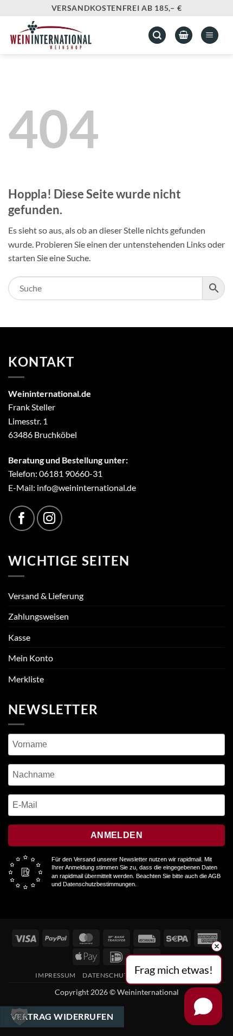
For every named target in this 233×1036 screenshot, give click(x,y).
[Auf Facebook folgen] (22, 518)
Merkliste (26, 679)
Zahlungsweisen (38, 616)
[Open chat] (203, 1006)
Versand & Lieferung (45, 595)
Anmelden (116, 835)
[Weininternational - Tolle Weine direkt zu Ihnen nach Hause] (68, 35)
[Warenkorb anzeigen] (183, 35)
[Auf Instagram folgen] (49, 518)
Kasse (19, 637)
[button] (209, 35)
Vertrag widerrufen (62, 1016)
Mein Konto (30, 658)
